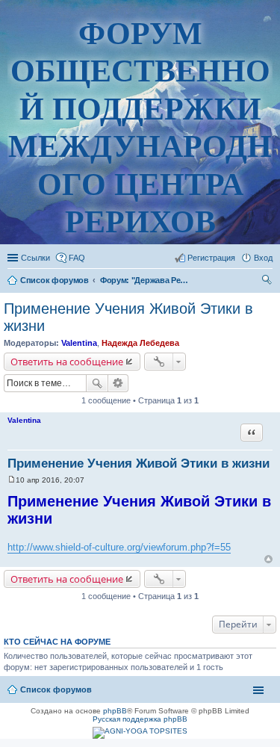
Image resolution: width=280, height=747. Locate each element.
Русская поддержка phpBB (140, 719)
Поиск (97, 383)
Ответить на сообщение (66, 361)
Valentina (79, 342)
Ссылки (35, 257)
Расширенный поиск (118, 383)
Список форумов (56, 689)
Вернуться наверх (268, 559)
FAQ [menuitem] (77, 257)
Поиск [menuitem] (268, 282)
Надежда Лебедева (140, 342)
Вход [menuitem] (263, 257)
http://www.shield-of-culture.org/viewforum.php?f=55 (119, 547)
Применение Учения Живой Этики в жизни (138, 463)
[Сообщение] (11, 480)
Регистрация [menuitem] (211, 257)
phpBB (115, 711)
